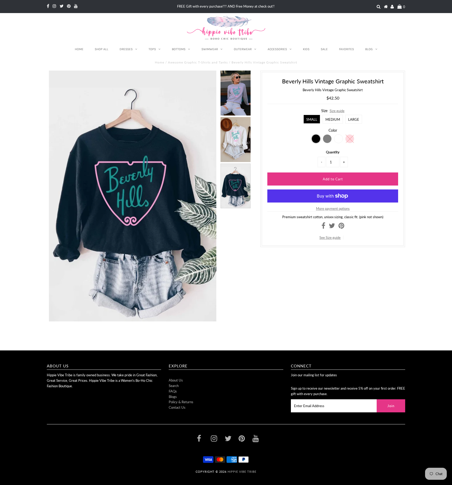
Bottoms (178, 49)
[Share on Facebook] (323, 227)
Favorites (346, 49)
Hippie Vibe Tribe (242, 471)
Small (311, 119)
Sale (324, 49)
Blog (369, 49)
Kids (306, 49)
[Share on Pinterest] (341, 227)
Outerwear (243, 49)
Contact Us (177, 407)
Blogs (173, 397)
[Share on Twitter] (332, 227)
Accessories (277, 49)
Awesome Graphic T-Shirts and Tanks (198, 62)
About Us (176, 380)
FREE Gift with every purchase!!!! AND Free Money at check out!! (226, 6)
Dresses (126, 49)
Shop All (101, 49)
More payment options (333, 208)
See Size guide (330, 237)
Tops (152, 49)
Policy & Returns (181, 402)
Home (79, 49)
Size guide (337, 111)
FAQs (173, 391)
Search (174, 386)
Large (353, 119)
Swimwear (209, 49)
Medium (332, 119)
